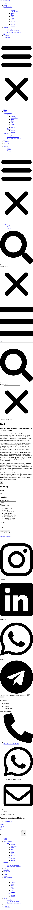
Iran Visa (9, 29)
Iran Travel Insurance (13, 30)
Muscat (13, 24)
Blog (5, 34)
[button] (16, 73)
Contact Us (7, 37)
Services (6, 27)
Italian (8, 148)
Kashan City (14, 11)
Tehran (12, 13)
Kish (12, 19)
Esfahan (13, 10)
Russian (9, 149)
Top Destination (8, 7)
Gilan (12, 18)
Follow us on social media (5, 536)
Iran (8, 8)
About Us (6, 35)
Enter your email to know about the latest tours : (13, 695)
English (6, 146)
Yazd (12, 16)
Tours (5, 5)
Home (5, 3)
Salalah (13, 26)
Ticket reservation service (14, 32)
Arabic (9, 151)
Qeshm (13, 21)
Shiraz (12, 15)
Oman (8, 23)
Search (2, 266)
